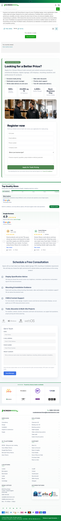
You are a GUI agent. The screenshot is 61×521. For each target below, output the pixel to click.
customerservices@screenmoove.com (46, 412)
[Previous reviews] (4, 240)
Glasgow (34, 481)
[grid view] (53, 28)
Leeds (3, 476)
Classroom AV (35, 422)
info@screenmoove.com (8, 499)
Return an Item (35, 460)
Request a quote (54, 206)
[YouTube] (20, 508)
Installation (4, 427)
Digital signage (35, 429)
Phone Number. (8, 345)
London (3, 469)
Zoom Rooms (5, 455)
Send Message (10, 373)
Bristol (3, 478)
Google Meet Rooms (7, 450)
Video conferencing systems (39, 432)
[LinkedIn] (13, 508)
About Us (34, 445)
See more (9, 247)
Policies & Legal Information (50, 518)
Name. (5, 331)
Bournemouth (35, 476)
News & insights (36, 450)
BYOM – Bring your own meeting (10, 445)
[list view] (56, 28)
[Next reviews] (57, 240)
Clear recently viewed (7, 47)
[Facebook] (6, 508)
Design (3, 424)
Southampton (35, 473)
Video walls (34, 434)
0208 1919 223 (5, 494)
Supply (3, 432)
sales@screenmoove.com (8, 497)
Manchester (5, 473)
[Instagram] (10, 508)
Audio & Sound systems (38, 437)
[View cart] (58, 5)
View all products (30, 36)
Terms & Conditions (48, 171)
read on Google (17, 219)
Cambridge (4, 481)
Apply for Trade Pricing (30, 167)
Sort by (15, 28)
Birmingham (5, 471)
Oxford (33, 471)
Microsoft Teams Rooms (8, 452)
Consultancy (5, 422)
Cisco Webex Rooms (7, 448)
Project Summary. (8, 351)
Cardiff (33, 469)
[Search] (58, 9)
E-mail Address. (8, 338)
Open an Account (36, 448)
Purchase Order (36, 457)
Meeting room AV (36, 424)
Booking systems (36, 427)
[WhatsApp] (16, 508)
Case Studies (35, 452)
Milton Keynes (35, 478)
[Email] (3, 508)
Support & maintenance (7, 429)
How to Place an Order (37, 455)
